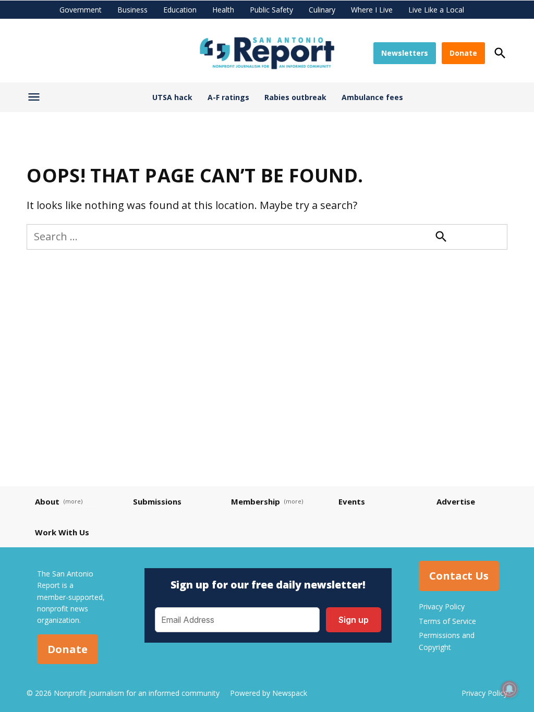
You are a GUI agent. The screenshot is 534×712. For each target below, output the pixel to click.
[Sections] (35, 99)
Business (132, 10)
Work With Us (62, 532)
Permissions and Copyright (447, 641)
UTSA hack (172, 97)
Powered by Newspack (268, 693)
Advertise (455, 501)
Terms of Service (447, 621)
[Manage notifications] (509, 689)
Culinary (322, 10)
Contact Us (459, 576)
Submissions (157, 501)
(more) (73, 501)
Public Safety (271, 10)
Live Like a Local (436, 10)
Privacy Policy (442, 606)
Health (223, 10)
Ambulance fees (372, 97)
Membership (255, 501)
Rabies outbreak (295, 97)
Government (80, 10)
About (47, 501)
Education (180, 10)
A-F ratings (228, 97)
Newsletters (404, 53)
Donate (463, 53)
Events (351, 501)
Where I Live (372, 10)
